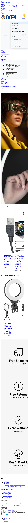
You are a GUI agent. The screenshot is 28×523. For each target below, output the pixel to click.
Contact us (3, 8)
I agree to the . (8, 510)
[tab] (6, 518)
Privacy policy (11, 510)
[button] (26, 241)
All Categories (5, 35)
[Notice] (24, 15)
